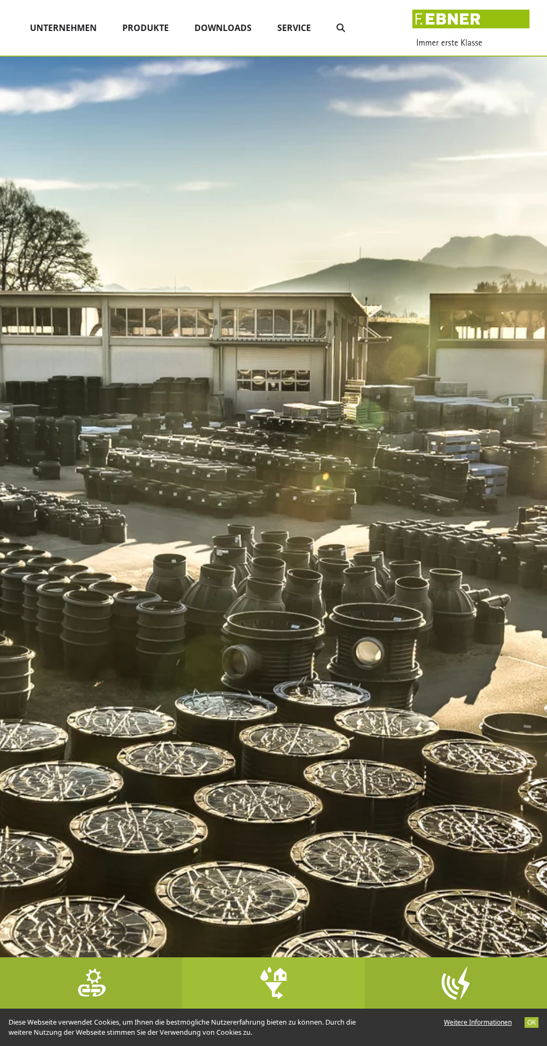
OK (531, 1022)
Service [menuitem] (294, 28)
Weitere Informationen (478, 1022)
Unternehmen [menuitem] (63, 28)
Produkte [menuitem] (145, 28)
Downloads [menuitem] (223, 28)
